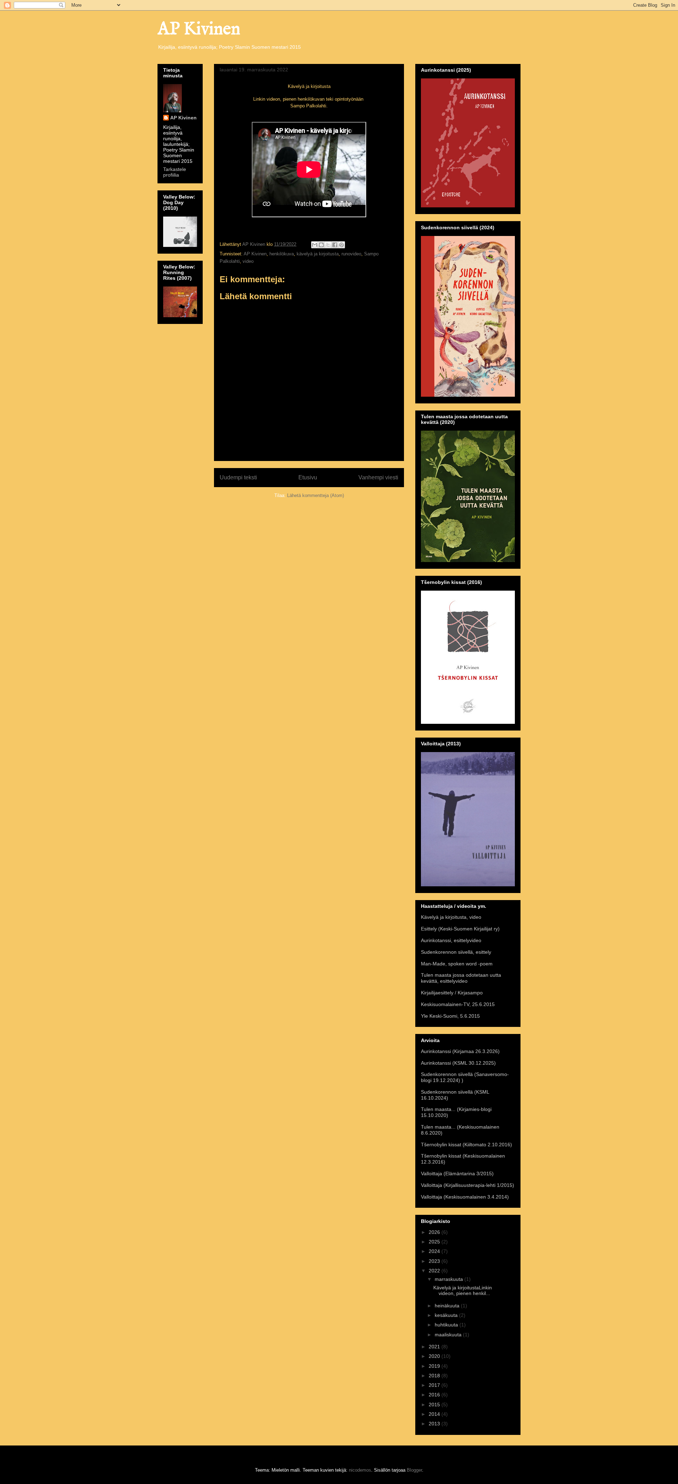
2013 (435, 1423)
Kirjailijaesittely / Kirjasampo (452, 992)
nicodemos (360, 1470)
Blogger (414, 1470)
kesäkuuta (447, 1315)
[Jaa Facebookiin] (334, 244)
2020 (435, 1356)
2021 (435, 1346)
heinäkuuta (448, 1305)
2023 (435, 1261)
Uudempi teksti (238, 477)
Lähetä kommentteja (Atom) (315, 495)
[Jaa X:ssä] (328, 244)
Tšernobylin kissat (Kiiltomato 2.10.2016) (466, 1144)
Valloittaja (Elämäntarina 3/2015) (457, 1173)
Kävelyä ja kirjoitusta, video (451, 917)
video (248, 261)
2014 (435, 1414)
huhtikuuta (447, 1325)
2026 (435, 1232)
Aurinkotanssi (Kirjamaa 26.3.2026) (460, 1051)
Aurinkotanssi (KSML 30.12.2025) (458, 1063)
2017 (435, 1385)
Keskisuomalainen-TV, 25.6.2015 (458, 1004)
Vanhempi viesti (378, 477)
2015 (435, 1404)
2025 (435, 1241)
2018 (435, 1375)
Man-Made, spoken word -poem (457, 963)
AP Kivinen (198, 29)
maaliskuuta (449, 1334)
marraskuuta (449, 1279)
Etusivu (307, 477)
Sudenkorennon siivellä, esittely (456, 952)
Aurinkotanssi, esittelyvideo (451, 940)
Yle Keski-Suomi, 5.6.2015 (450, 1016)
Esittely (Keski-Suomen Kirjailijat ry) (460, 929)
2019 (435, 1366)
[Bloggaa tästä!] (321, 244)
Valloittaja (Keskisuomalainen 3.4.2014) (465, 1197)
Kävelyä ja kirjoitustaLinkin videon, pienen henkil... (462, 1290)
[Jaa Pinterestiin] (341, 244)
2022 (435, 1270)
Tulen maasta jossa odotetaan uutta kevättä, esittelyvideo (461, 978)
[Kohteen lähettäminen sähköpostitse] (314, 244)
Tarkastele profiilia (174, 172)
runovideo (351, 253)
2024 (435, 1251)
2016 (435, 1394)
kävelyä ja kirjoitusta (318, 253)
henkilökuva (281, 253)
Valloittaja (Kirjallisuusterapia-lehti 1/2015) (467, 1185)
